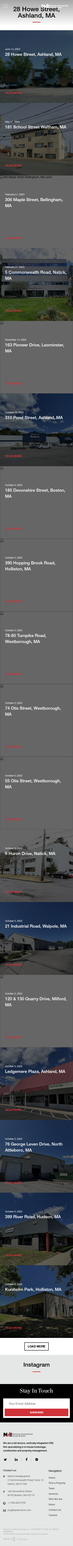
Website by (8, 1539)
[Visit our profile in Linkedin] (16, 1459)
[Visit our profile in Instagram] (36, 1459)
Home (52, 1478)
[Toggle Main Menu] (5, 6)
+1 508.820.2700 (17, 1503)
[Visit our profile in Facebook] (26, 1459)
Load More (36, 1346)
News (52, 1505)
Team (52, 1488)
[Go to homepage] (55, 6)
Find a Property (57, 1483)
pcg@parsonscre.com (19, 1510)
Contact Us (55, 1510)
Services (53, 1494)
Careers (53, 1515)
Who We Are (55, 1499)
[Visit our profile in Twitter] (5, 1459)
